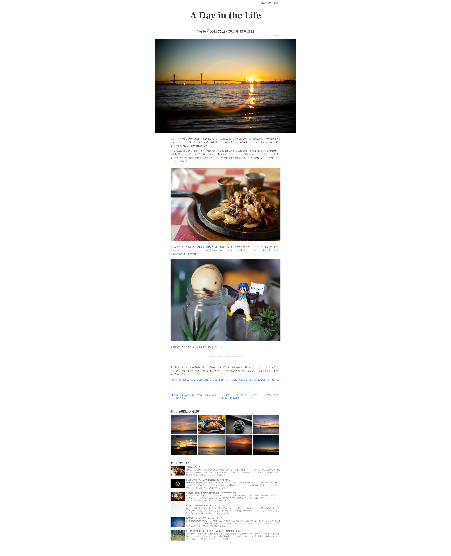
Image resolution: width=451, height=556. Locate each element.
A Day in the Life (225, 15)
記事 (276, 3)
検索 (263, 3)
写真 (270, 3)
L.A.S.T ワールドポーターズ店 (234, 154)
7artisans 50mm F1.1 (200, 380)
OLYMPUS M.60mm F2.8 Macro (269, 380)
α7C (179, 380)
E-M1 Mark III (187, 380)
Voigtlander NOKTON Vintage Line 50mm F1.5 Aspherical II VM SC (232, 380)
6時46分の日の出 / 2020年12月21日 (225, 31)
